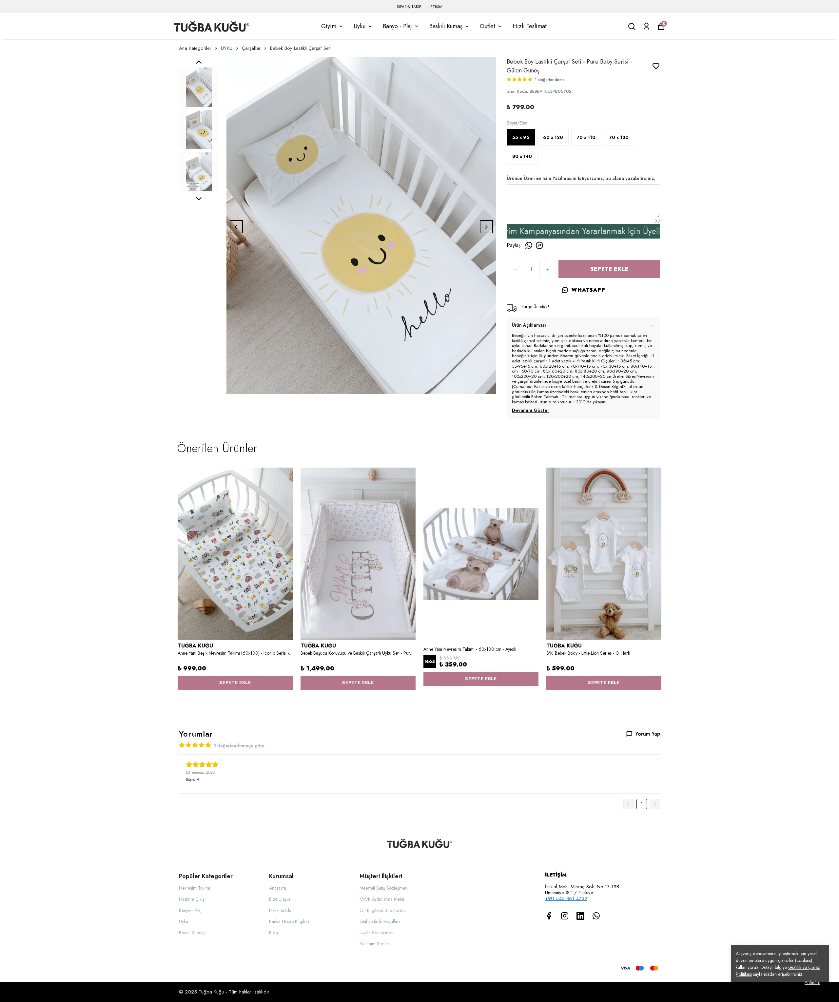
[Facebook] (549, 916)
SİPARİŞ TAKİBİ (409, 7)
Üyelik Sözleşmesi (376, 932)
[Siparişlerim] (646, 26)
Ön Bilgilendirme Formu (383, 910)
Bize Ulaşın (279, 899)
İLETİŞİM (435, 7)
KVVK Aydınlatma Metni (382, 899)
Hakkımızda (280, 910)
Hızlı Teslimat (530, 26)
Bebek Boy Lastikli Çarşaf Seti (300, 48)
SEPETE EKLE (609, 269)
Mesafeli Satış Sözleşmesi (384, 888)
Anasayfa (277, 888)
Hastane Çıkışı (192, 899)
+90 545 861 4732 (566, 898)
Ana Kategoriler (195, 48)
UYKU (226, 48)
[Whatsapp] (596, 916)
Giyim (328, 26)
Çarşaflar (251, 48)
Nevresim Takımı (194, 888)
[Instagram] (565, 916)
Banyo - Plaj (397, 26)
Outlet (487, 26)
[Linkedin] (580, 916)
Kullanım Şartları (375, 943)
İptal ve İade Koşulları (380, 921)
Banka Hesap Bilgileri (289, 921)
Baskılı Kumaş (445, 26)
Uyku (359, 26)
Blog (273, 932)
